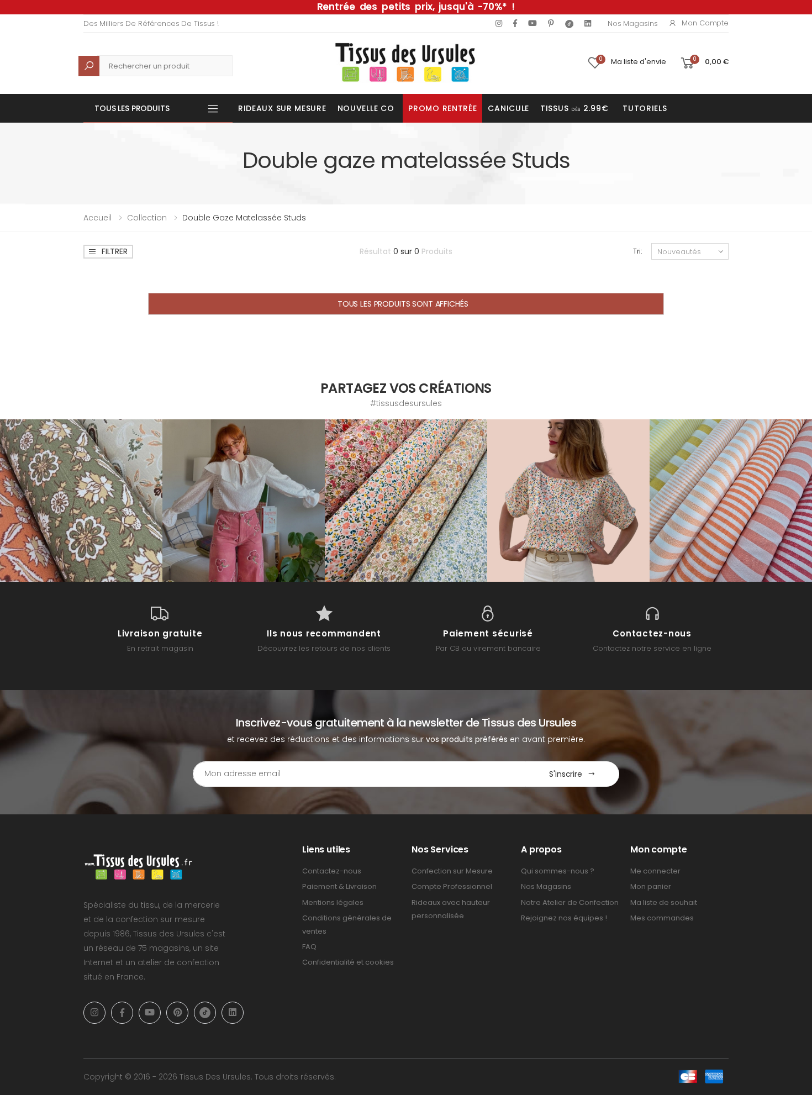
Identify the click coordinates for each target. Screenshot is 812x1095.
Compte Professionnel (452, 886)
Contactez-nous (331, 871)
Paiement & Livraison (339, 886)
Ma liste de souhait (663, 902)
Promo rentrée (442, 108)
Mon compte (705, 23)
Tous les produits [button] (132, 108)
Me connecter (655, 871)
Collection (147, 217)
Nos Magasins (632, 23)
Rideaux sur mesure (282, 108)
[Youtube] (532, 23)
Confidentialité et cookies (348, 962)
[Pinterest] (551, 23)
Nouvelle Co (366, 108)
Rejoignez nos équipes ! (564, 918)
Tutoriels (645, 108)
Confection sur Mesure (452, 871)
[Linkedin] (587, 23)
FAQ (309, 946)
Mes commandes (662, 918)
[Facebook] (515, 23)
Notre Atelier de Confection (570, 902)
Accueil (97, 217)
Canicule (508, 108)
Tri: (637, 251)
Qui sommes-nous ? (557, 871)
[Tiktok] (569, 23)
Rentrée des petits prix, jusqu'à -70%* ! (416, 6)
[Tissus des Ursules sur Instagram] (81, 500)
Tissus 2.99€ (574, 108)
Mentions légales (332, 902)
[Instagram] (498, 23)
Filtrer (115, 251)
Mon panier (650, 886)
